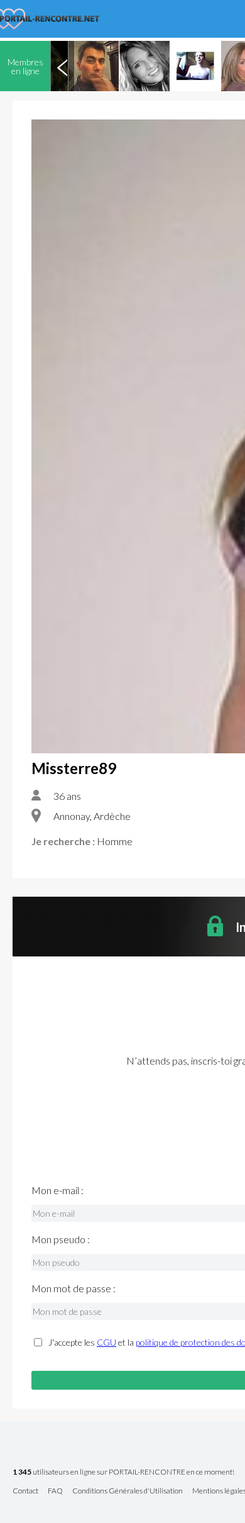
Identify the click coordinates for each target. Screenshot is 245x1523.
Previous (62, 66)
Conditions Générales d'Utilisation (127, 1491)
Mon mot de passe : (73, 1288)
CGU (106, 1342)
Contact (25, 1491)
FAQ (55, 1491)
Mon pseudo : (60, 1239)
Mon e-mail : (57, 1190)
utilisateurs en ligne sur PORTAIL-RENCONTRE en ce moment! (123, 1472)
